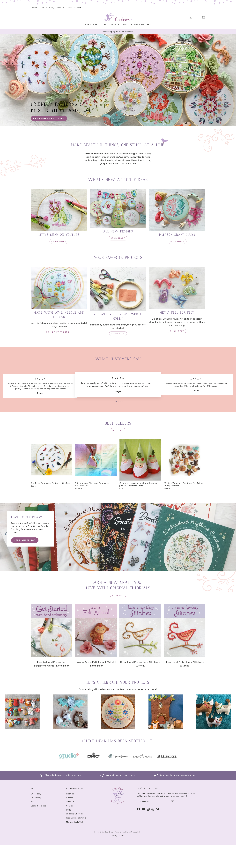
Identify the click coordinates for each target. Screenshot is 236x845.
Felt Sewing (111, 24)
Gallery (69, 797)
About (69, 7)
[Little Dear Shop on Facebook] (138, 809)
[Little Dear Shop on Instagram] (148, 809)
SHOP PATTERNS (59, 332)
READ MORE (58, 241)
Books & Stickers (141, 24)
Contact (77, 7)
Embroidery (92, 24)
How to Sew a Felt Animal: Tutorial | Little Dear (95, 663)
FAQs (68, 809)
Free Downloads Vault (76, 817)
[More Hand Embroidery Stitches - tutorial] (184, 630)
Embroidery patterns (49, 118)
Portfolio (34, 7)
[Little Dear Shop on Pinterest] (152, 809)
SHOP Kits (118, 333)
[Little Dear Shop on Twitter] (157, 809)
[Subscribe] (172, 801)
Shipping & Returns (74, 813)
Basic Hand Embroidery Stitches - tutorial (140, 663)
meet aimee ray (25, 540)
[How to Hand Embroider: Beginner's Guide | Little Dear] (51, 630)
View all (118, 595)
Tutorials (60, 7)
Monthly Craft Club (74, 821)
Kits (125, 24)
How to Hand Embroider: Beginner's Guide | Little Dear (51, 663)
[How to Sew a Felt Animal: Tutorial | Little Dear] (96, 630)
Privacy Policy (136, 832)
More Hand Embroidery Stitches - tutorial (184, 663)
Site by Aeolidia (118, 836)
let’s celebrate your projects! (118, 683)
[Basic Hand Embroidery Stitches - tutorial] (140, 630)
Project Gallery (47, 7)
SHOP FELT (177, 331)
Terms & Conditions (122, 832)
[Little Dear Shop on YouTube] (143, 809)
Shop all (118, 430)
